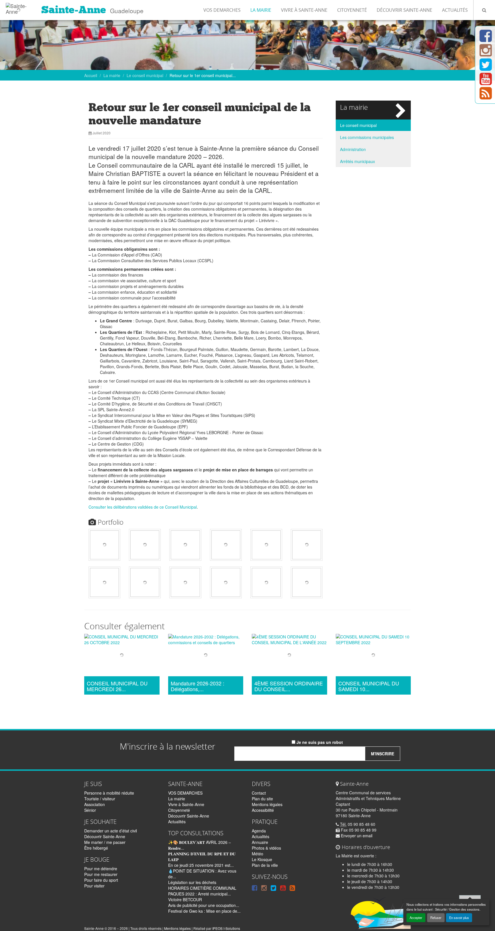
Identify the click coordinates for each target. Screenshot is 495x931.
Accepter (416, 917)
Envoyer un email (356, 835)
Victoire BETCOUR (185, 899)
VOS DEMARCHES (222, 10)
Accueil (90, 75)
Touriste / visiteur (99, 798)
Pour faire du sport (101, 880)
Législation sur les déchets (192, 882)
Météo (257, 853)
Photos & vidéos (266, 848)
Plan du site (262, 798)
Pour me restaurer (100, 874)
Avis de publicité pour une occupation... (203, 905)
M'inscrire (382, 753)
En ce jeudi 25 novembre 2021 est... (201, 865)
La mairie (260, 10)
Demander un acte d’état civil (110, 831)
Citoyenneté (352, 10)
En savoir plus (459, 917)
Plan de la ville (265, 865)
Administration (353, 149)
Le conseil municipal (145, 75)
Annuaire (260, 842)
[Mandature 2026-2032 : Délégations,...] (205, 656)
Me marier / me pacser (104, 842)
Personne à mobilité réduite (109, 793)
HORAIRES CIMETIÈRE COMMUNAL (202, 888)
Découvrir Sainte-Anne (404, 10)
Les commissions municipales (367, 137)
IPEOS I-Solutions (226, 928)
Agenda (259, 831)
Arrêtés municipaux (357, 161)
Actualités (455, 10)
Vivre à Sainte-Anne (304, 10)
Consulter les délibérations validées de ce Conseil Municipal (143, 507)
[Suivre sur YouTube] (486, 82)
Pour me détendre (100, 868)
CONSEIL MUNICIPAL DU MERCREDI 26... (117, 686)
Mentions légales (267, 804)
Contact (259, 793)
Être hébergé (96, 848)
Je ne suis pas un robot (319, 742)
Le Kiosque (262, 859)
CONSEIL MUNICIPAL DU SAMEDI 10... (368, 686)
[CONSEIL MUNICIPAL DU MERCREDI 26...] (122, 656)
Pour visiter (94, 886)
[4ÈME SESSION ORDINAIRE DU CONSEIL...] (289, 656)
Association (94, 804)
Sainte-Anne (73, 9)
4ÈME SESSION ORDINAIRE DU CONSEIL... (288, 686)
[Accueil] (18, 7)
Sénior (90, 810)
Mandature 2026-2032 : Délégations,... (197, 686)
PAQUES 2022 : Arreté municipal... (199, 894)
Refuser (435, 917)
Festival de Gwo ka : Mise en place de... (204, 911)
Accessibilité (263, 810)
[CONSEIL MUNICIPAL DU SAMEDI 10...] (373, 656)
